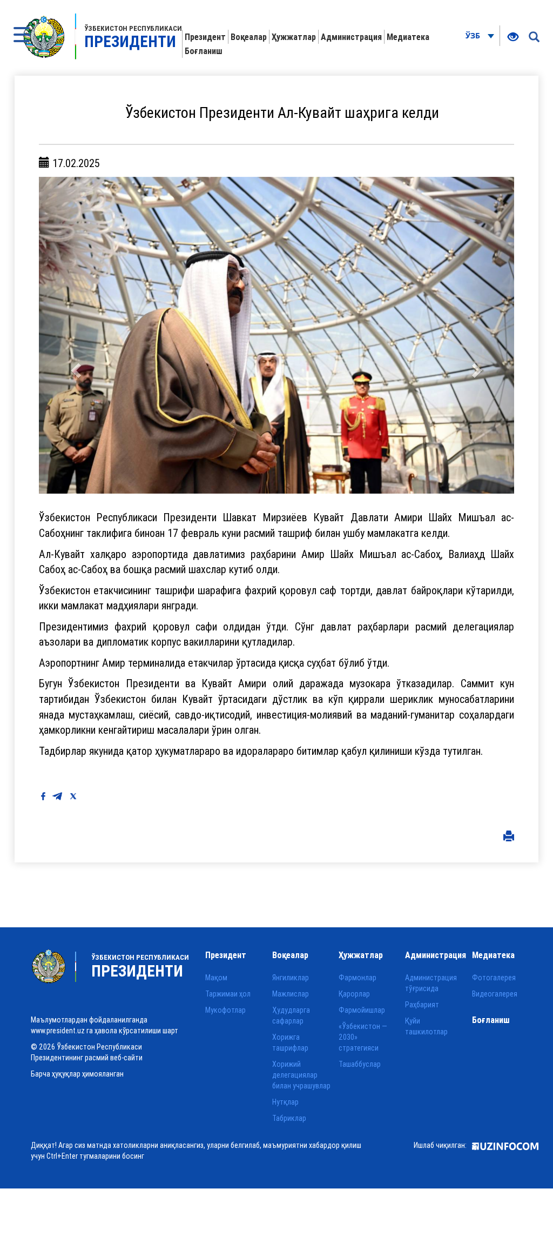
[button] (74, 335)
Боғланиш (203, 50)
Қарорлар (354, 994)
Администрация (351, 36)
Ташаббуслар (360, 1064)
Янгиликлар (290, 977)
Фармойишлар (362, 1010)
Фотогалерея (494, 977)
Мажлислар (290, 994)
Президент (205, 36)
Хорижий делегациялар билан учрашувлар (301, 1075)
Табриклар (289, 1118)
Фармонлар (357, 977)
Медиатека (408, 36)
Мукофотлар (225, 1010)
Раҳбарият (422, 1004)
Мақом (216, 977)
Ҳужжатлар (294, 36)
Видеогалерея (494, 994)
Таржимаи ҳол (228, 994)
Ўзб (474, 35)
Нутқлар (285, 1102)
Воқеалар (249, 36)
